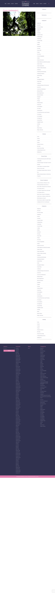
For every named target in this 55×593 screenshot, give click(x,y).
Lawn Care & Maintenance (41, 274)
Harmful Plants (39, 75)
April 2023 (17, 397)
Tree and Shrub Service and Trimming (43, 112)
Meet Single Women (40, 278)
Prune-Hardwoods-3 (10, 10)
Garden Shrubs (39, 249)
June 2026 (17, 349)
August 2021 (17, 425)
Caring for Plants (40, 34)
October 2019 (18, 456)
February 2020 (18, 450)
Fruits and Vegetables (40, 241)
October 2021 (18, 422)
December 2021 (18, 419)
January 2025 (18, 367)
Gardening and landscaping (41, 71)
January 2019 (18, 468)
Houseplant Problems (40, 79)
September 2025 (18, 362)
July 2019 (17, 460)
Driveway (38, 48)
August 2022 (17, 408)
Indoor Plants (39, 81)
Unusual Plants (39, 305)
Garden (38, 243)
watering (38, 309)
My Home (38, 146)
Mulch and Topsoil (40, 280)
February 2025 (18, 366)
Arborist (38, 216)
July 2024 (17, 376)
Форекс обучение (40, 129)
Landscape (39, 83)
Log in (29, 348)
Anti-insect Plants (40, 212)
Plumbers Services (40, 144)
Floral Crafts (39, 50)
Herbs (38, 77)
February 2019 (18, 467)
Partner (16, 3)
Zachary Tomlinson (40, 182)
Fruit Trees (39, 54)
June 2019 (17, 461)
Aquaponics (39, 214)
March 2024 (17, 381)
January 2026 (18, 356)
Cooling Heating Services (41, 335)
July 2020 (17, 443)
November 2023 (18, 387)
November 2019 (18, 454)
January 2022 (18, 418)
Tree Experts (39, 114)
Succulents (39, 108)
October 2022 (18, 405)
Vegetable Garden (40, 307)
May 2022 (17, 412)
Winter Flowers (39, 313)
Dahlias (38, 44)
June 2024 (17, 377)
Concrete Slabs (39, 40)
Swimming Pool (39, 110)
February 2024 (18, 383)
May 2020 (17, 446)
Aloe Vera (38, 210)
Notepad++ (39, 96)
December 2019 (18, 453)
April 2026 (17, 352)
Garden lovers (25, 4)
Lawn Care (39, 87)
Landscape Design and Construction (43, 85)
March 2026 (17, 353)
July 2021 (17, 426)
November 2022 (18, 404)
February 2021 (18, 433)
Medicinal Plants (40, 276)
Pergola (38, 98)
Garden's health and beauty (41, 67)
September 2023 (18, 390)
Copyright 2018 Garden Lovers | (33, 476)
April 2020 (17, 447)
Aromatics (39, 32)
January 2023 (18, 401)
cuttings (38, 42)
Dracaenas (39, 46)
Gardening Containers (40, 73)
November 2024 (18, 370)
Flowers (38, 52)
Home (5, 3)
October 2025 (18, 360)
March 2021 (17, 432)
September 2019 (18, 457)
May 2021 (17, 429)
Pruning (38, 100)
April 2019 (17, 464)
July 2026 (17, 348)
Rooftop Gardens (40, 102)
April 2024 (17, 380)
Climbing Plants (39, 36)
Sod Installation (39, 106)
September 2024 (18, 373)
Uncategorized (39, 118)
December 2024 (18, 369)
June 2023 (17, 394)
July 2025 (17, 363)
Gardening (39, 69)
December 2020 (18, 436)
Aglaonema (39, 208)
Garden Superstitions (40, 65)
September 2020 (18, 440)
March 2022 (17, 415)
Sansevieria (39, 104)
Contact (12, 3)
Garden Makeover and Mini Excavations (43, 247)
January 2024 (18, 384)
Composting (39, 38)
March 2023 (17, 398)
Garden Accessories (40, 245)
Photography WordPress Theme (21, 476)
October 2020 (18, 439)
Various (8, 3)
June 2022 (17, 411)
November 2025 (18, 359)
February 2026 (18, 355)
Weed (38, 311)
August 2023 (17, 391)
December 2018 (18, 470)
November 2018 (18, 471)
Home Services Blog (40, 148)
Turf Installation (39, 116)
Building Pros (39, 337)
